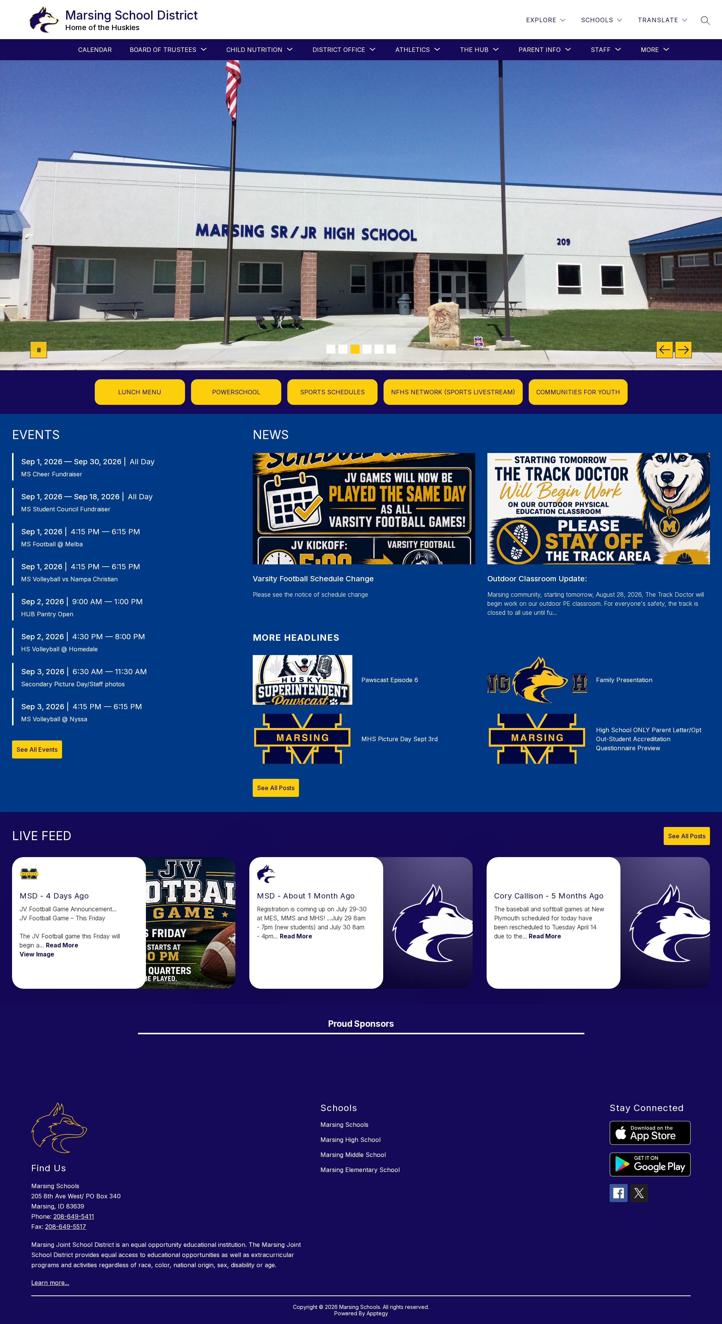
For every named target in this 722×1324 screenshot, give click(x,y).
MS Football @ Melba (52, 544)
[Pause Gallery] (38, 349)
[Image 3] (354, 349)
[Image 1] (330, 349)
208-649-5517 (65, 1226)
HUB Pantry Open (47, 614)
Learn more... (50, 1282)
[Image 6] (391, 349)
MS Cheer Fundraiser (51, 474)
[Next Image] (683, 349)
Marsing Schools (344, 1124)
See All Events (37, 749)
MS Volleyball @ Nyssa (54, 719)
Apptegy (377, 1313)
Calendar (95, 49)
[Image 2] (342, 349)
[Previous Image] (664, 349)
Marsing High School (350, 1139)
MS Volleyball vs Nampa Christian (69, 579)
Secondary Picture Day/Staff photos (73, 684)
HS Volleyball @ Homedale (59, 649)
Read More (62, 945)
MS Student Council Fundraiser (66, 509)
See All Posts (275, 788)
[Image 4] (367, 349)
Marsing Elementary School (360, 1170)
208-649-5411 (73, 1216)
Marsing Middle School (353, 1154)
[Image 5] (379, 349)
